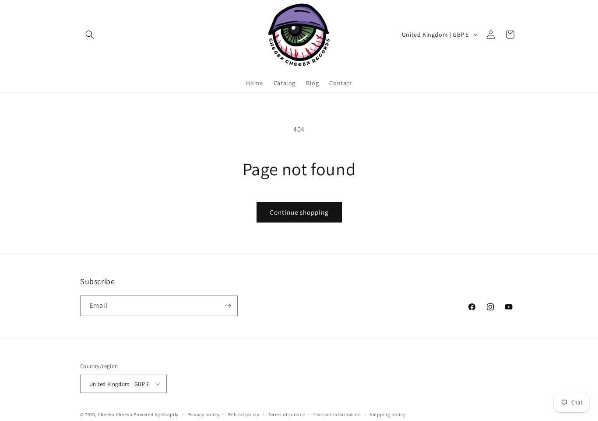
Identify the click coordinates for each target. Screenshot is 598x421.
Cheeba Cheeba (115, 414)
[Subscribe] (227, 306)
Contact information (337, 414)
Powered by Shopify (156, 414)
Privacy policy (203, 414)
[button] (89, 34)
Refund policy (243, 414)
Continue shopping (299, 212)
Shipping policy (387, 414)
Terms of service (286, 414)
